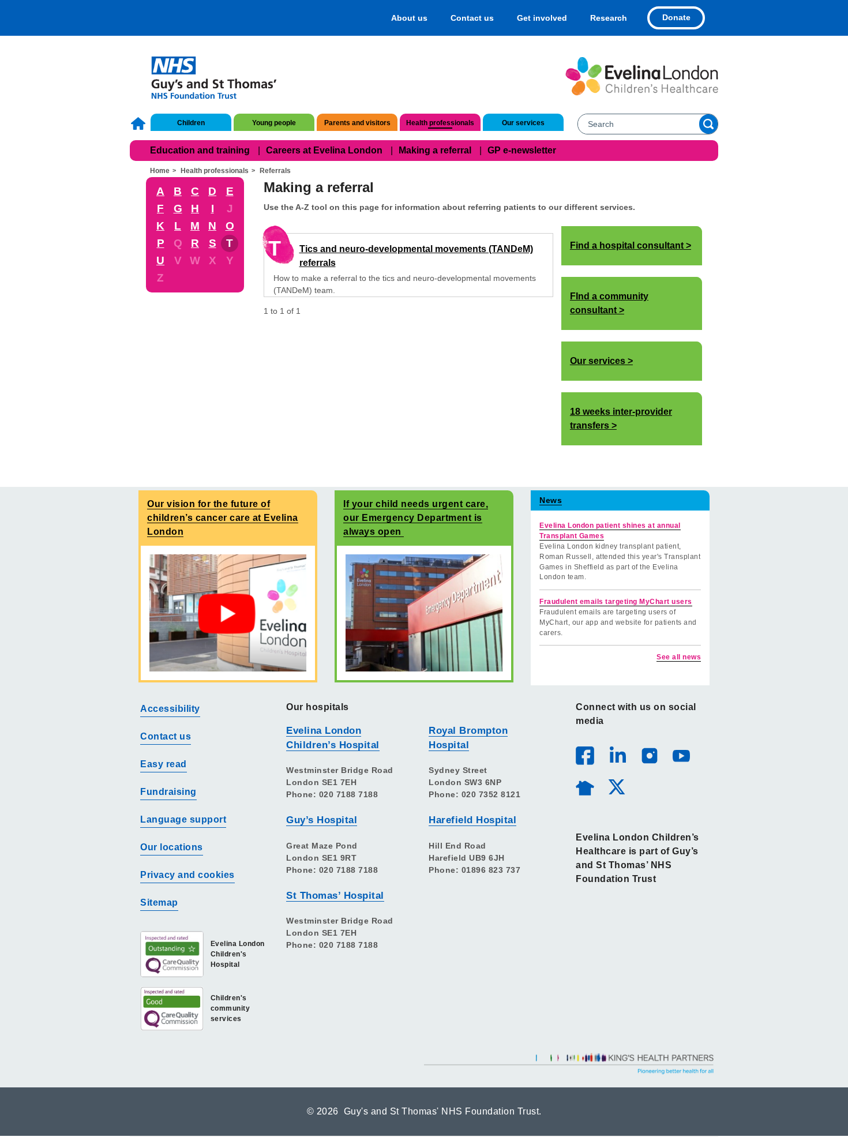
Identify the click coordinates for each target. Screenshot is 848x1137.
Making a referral (435, 150)
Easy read (163, 764)
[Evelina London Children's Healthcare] (641, 76)
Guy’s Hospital (321, 820)
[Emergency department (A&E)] (424, 612)
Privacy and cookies (187, 875)
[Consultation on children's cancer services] (227, 612)
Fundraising (168, 792)
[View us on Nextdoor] (584, 786)
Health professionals (440, 123)
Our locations (171, 847)
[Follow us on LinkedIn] (617, 755)
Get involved (542, 17)
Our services (523, 123)
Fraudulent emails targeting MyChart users (615, 602)
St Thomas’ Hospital (335, 895)
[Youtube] (680, 755)
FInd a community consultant (609, 303)
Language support (183, 819)
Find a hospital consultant (627, 245)
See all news (678, 657)
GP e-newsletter (521, 150)
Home (139, 123)
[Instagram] (649, 755)
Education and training (200, 150)
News (550, 500)
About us (409, 17)
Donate (676, 17)
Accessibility (170, 709)
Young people (274, 123)
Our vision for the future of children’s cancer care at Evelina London (222, 517)
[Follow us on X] (616, 786)
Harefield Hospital (472, 820)
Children (191, 123)
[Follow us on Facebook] (585, 755)
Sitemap (159, 902)
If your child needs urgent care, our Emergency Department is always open (415, 517)
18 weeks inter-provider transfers (621, 418)
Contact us (472, 17)
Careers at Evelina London (324, 150)
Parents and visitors (357, 123)
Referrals (275, 171)
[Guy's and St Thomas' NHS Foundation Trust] (206, 76)
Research (608, 17)
